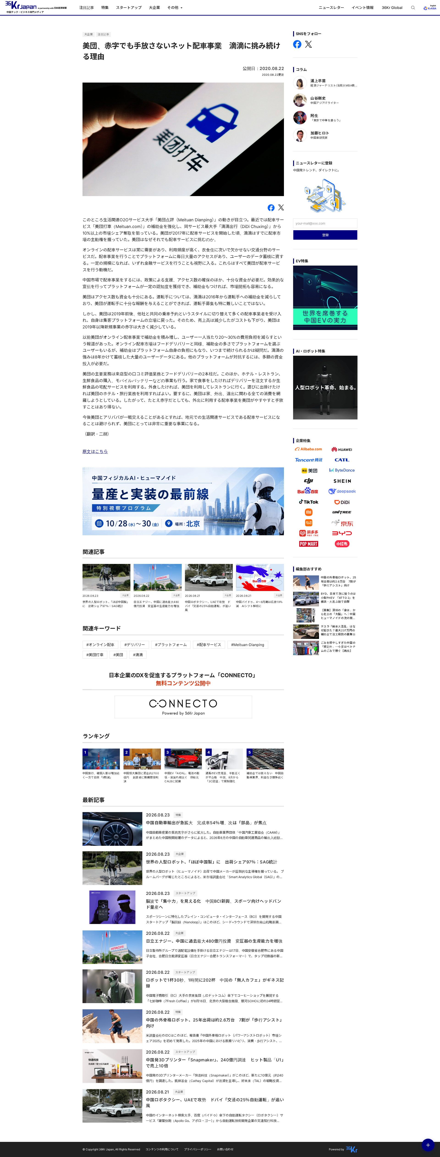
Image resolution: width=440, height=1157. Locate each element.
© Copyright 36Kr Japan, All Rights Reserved (111, 1149)
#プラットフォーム (171, 644)
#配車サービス (209, 644)
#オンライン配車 (100, 644)
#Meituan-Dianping (247, 644)
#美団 (118, 654)
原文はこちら (95, 451)
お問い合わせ (225, 1149)
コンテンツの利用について (162, 1149)
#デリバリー (134, 644)
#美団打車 (94, 654)
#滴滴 (138, 654)
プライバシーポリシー (198, 1149)
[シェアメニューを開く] (428, 1145)
